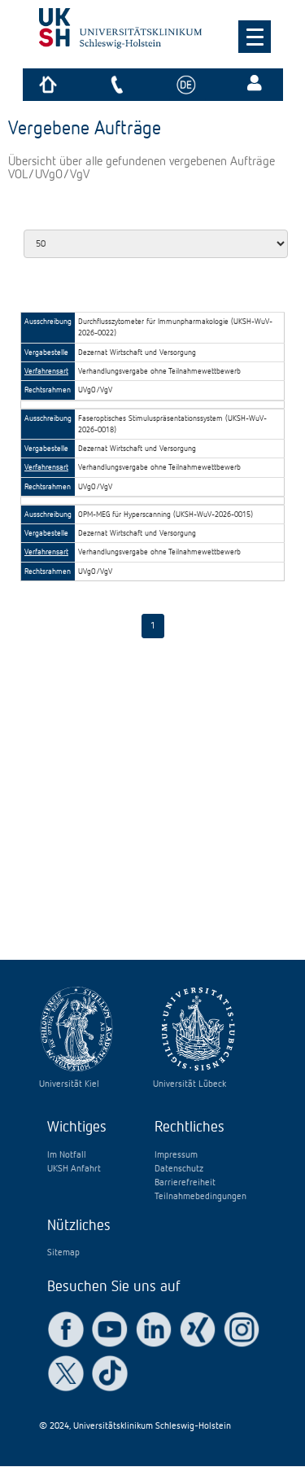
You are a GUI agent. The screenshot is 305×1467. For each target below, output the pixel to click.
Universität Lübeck (189, 1084)
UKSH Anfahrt (74, 1169)
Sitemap (63, 1253)
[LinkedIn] (153, 1329)
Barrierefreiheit (185, 1183)
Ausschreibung (48, 321)
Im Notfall (66, 1155)
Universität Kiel (69, 1084)
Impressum (176, 1155)
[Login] (256, 84)
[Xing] (197, 1329)
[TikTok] (110, 1373)
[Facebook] (66, 1329)
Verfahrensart (46, 371)
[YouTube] (110, 1329)
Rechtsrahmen (47, 390)
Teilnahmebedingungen (200, 1197)
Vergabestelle (46, 352)
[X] (66, 1373)
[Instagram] (241, 1329)
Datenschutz (179, 1169)
